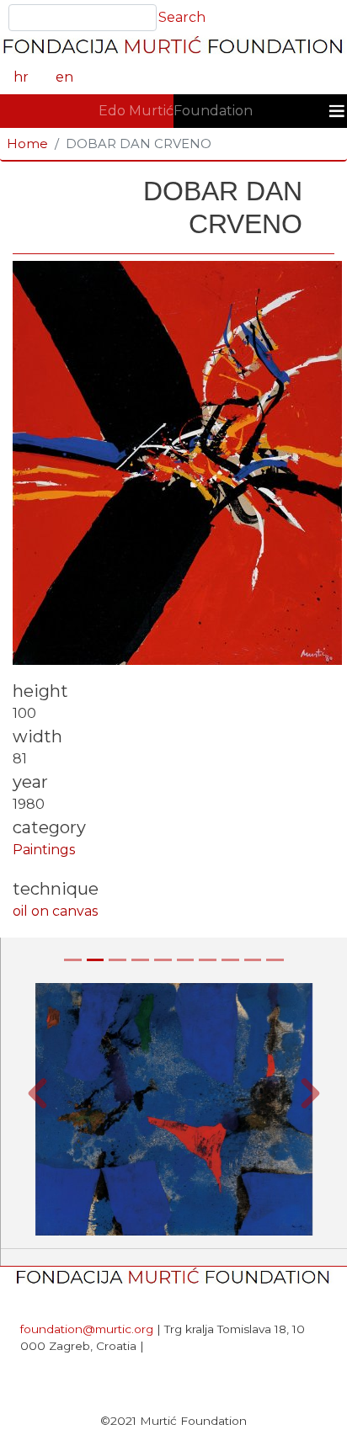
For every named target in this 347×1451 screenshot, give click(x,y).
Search (182, 17)
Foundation (213, 111)
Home (27, 143)
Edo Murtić (136, 111)
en (64, 77)
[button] (37, 1093)
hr (21, 77)
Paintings (44, 850)
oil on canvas (55, 911)
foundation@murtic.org (86, 1329)
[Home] (173, 48)
